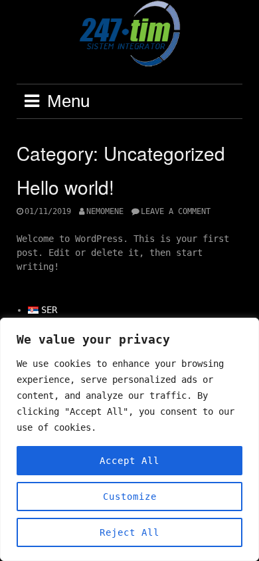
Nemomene (105, 211)
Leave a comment (176, 211)
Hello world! (65, 186)
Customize (130, 496)
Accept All (129, 460)
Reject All (129, 532)
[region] (129, 439)
